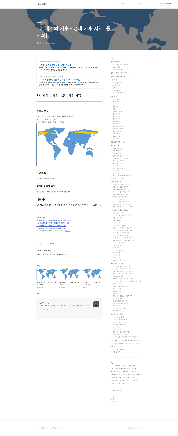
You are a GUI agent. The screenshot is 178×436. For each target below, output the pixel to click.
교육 (114, 96)
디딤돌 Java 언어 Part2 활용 (122, 228)
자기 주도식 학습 (118, 131)
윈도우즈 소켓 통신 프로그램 (122, 332)
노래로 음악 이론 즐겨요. (121, 65)
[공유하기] (42, 243)
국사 (115, 106)
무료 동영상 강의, (119, 366)
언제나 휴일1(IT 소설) (120, 156)
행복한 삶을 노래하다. (118, 76)
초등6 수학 (117, 111)
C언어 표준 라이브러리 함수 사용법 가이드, (123, 377)
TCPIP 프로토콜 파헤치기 (121, 320)
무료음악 (116, 67)
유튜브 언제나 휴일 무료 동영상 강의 (135, 419)
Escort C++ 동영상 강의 (121, 192)
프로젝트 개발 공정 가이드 (121, 266)
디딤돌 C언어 (118, 213)
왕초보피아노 (118, 70)
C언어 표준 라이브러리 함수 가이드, (121, 369)
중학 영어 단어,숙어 (119, 126)
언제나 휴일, (132, 366)
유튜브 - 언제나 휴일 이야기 (120, 73)
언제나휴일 (132, 425)
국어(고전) (117, 102)
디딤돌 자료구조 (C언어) (121, 233)
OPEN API (117, 329)
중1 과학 (116, 136)
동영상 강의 (116, 181)
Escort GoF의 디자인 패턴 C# (122, 204)
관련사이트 (131, 428)
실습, (112, 366)
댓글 (37, 293)
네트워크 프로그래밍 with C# (122, 334)
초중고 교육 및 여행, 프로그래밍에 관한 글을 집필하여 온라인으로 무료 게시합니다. (65, 305)
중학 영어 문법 (118, 129)
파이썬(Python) (118, 253)
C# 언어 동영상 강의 (120, 197)
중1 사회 (116, 134)
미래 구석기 (117, 151)
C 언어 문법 (117, 245)
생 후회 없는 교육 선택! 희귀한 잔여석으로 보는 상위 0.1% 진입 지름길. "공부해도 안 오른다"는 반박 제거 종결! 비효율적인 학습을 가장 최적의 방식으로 (69, 83)
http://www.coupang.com (48, 61)
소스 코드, (134, 369)
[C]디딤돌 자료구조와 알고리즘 (123, 238)
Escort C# (117, 223)
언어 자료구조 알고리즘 (120, 210)
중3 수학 (116, 119)
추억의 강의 (117, 163)
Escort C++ (117, 220)
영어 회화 (116, 124)
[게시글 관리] (45, 243)
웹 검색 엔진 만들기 (120, 301)
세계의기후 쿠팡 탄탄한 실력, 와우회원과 (55, 64)
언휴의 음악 (115, 62)
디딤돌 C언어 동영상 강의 (121, 184)
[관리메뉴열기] (174, 3)
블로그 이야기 (118, 168)
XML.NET (117, 291)
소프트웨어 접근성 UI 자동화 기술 (123, 207)
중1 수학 (116, 114)
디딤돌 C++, (114, 383)
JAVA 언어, (121, 383)
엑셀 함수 (116, 352)
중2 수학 (116, 116)
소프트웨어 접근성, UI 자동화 (122, 296)
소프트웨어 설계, (115, 374)
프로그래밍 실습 (119, 260)
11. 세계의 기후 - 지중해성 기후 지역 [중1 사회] (52, 223)
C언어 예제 (117, 248)
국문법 (116, 104)
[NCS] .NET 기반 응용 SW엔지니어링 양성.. (125, 340)
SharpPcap (117, 327)
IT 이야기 (117, 311)
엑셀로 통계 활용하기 (120, 349)
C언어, (123, 374)
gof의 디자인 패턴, (122, 371)
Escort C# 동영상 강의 (121, 194)
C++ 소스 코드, (133, 371)
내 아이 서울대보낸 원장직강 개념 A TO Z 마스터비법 (60, 79)
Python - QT (117, 284)
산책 (115, 88)
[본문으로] (67, 231)
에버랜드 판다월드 (119, 93)
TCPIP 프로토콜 (118, 317)
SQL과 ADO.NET (119, 298)
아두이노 (116, 306)
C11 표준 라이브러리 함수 (122, 215)
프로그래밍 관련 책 (118, 142)
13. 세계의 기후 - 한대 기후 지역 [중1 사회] (51, 225)
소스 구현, (113, 371)
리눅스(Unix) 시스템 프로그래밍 (123, 274)
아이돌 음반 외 (118, 161)
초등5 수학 (117, 109)
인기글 (119, 391)
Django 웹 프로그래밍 (120, 286)
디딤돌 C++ (117, 218)
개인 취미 (115, 145)
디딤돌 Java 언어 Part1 (121, 225)
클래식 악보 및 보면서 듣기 (121, 176)
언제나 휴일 (41, 4)
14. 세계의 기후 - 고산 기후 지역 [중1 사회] (51, 228)
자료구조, (138, 374)
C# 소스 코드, (126, 380)
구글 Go (116, 258)
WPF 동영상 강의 (119, 199)
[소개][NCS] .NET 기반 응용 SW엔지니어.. (126, 343)
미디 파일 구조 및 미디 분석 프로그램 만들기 (127, 281)
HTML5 (116, 255)
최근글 (113, 391)
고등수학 (116, 121)
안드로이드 (117, 288)
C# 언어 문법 (118, 250)
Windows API (118, 276)
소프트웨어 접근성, (116, 380)
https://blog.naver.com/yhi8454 (50, 76)
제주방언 (117, 173)
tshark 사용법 (118, 322)
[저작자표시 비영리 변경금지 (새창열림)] (59, 243)
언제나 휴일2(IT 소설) (120, 158)
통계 (113, 346)
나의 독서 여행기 (119, 153)
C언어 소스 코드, (130, 374)
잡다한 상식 (117, 166)
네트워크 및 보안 (117, 314)
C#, (132, 380)
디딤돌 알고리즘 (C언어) (121, 235)
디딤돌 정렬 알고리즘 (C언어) (122, 230)
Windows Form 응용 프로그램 (123, 279)
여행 (114, 80)
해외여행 (117, 85)
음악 (115, 139)
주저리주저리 (118, 148)
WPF (115, 293)
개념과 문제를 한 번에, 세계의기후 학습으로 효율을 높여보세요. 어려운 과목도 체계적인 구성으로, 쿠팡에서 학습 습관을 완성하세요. (69, 68)
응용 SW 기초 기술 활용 (120, 303)
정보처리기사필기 (119, 308)
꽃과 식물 (116, 171)
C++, (126, 366)
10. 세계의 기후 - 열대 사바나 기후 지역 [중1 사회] (53, 220)
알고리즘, (136, 380)
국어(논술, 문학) (119, 99)
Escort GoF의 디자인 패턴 (121, 202)
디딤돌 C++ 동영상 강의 (121, 187)
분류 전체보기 (117, 58)
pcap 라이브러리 (119, 324)
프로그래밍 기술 (117, 263)
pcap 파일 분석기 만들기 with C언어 (124, 337)
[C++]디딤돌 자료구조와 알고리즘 (123, 240)
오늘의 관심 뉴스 (118, 178)
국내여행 (117, 83)
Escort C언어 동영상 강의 (121, 189)
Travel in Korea (118, 90)
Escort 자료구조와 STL (121, 243)
